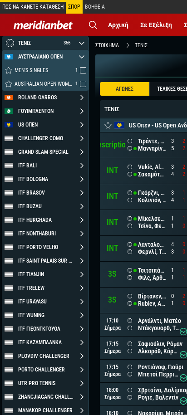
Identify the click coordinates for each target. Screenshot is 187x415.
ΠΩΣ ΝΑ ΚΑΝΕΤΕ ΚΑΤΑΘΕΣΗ (33, 7)
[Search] (93, 25)
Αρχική (118, 25)
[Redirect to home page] (43, 25)
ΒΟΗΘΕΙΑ (95, 7)
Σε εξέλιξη (156, 25)
